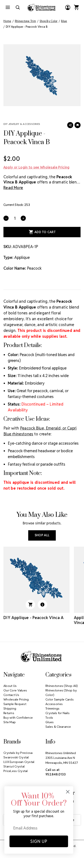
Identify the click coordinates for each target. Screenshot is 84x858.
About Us (10, 686)
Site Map (9, 722)
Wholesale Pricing (16, 699)
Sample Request (14, 704)
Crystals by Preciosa (18, 753)
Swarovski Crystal (16, 757)
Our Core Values (15, 690)
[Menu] (7, 7)
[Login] (67, 7)
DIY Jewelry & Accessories (21, 124)
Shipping (9, 708)
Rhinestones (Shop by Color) (61, 692)
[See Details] (42, 604)
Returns (8, 713)
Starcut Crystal (14, 766)
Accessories (54, 704)
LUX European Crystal (18, 762)
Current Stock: (16, 205)
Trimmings (52, 708)
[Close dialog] (68, 792)
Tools (49, 718)
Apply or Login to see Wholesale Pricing (36, 167)
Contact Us (11, 695)
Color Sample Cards (59, 699)
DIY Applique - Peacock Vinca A (33, 617)
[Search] (17, 7)
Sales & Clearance (58, 727)
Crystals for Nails (57, 713)
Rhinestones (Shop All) (61, 686)
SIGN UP (38, 841)
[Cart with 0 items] (76, 7)
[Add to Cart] (30, 604)
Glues (49, 722)
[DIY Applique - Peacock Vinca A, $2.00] (36, 580)
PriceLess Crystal (15, 771)
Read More (13, 187)
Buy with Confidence (18, 718)
